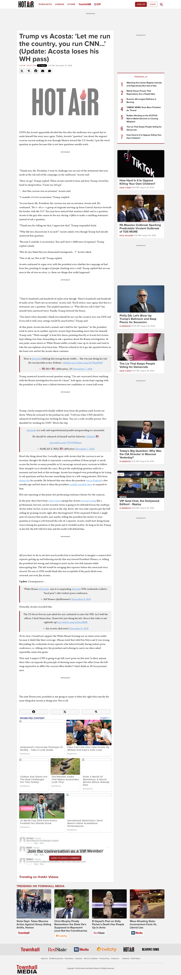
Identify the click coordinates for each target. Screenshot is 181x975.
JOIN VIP (141, 4)
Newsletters (69, 959)
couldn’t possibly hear (80, 484)
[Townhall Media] (27, 969)
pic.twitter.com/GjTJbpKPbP (87, 362)
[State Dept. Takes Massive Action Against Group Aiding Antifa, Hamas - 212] (34, 903)
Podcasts (45, 4)
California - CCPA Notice (131, 959)
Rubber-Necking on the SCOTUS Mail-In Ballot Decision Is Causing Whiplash (142, 118)
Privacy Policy (104, 959)
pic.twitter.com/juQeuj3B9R (72, 622)
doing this (24, 480)
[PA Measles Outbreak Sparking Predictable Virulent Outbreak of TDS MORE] (140, 208)
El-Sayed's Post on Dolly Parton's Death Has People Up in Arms (108, 924)
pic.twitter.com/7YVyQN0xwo (66, 442)
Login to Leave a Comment (65, 858)
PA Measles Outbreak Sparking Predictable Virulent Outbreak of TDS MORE (140, 228)
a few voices (54, 500)
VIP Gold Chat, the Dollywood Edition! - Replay (139, 502)
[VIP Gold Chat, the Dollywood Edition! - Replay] (140, 484)
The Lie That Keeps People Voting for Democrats (137, 365)
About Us (44, 959)
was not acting (88, 500)
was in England (94, 480)
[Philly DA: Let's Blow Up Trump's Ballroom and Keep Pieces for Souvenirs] (140, 299)
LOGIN (153, 4)
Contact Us (115, 959)
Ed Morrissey (125, 326)
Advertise (78, 959)
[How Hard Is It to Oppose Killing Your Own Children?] (140, 163)
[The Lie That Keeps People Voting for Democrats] (140, 347)
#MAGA (67, 362)
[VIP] (98, 4)
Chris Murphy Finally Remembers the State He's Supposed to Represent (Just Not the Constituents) (70, 926)
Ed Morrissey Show (56, 959)
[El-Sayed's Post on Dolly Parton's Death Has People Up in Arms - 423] (109, 903)
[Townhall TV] (85, 4)
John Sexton (27, 65)
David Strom (125, 187)
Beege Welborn (126, 235)
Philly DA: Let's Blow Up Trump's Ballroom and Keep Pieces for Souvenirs (138, 319)
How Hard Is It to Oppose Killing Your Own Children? (137, 182)
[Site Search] (161, 4)
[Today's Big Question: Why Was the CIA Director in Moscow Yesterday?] (140, 434)
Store (71, 4)
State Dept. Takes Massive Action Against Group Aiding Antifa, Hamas (34, 924)
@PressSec (44, 589)
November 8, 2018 (81, 599)
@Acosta (36, 358)
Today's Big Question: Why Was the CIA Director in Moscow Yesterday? (141, 454)
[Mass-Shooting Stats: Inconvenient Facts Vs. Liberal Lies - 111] (147, 903)
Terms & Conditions (91, 959)
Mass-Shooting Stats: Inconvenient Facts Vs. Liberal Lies (143, 924)
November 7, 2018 (82, 369)
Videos (59, 4)
